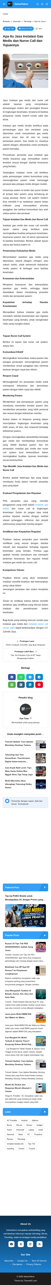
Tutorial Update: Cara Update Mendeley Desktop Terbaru (19, 743)
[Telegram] (39, 677)
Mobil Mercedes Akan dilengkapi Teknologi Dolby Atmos (18, 784)
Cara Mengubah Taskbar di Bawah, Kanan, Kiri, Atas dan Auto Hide (19, 994)
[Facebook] (12, 677)
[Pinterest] (39, 685)
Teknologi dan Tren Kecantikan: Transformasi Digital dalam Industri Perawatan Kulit (17, 758)
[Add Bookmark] (38, 29)
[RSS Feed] (39, 1244)
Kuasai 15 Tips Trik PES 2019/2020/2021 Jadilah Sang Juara (19, 946)
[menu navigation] (4, 4)
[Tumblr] (21, 685)
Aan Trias (10, 28)
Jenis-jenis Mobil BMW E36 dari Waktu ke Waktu (18, 1016)
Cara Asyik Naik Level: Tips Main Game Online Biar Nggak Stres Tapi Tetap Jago (19, 771)
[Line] (12, 685)
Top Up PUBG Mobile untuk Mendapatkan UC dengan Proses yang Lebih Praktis (24, 898)
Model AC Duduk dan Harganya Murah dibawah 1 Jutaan (18, 1088)
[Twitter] (30, 677)
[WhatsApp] (21, 677)
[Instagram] (30, 1244)
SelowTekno (21, 4)
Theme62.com (30, 1280)
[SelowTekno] (10, 4)
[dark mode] (42, 4)
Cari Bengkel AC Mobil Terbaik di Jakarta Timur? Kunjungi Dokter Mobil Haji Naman (18, 1041)
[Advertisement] (25, 853)
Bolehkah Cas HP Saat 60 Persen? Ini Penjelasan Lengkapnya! (17, 970)
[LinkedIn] (30, 685)
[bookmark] (47, 4)
